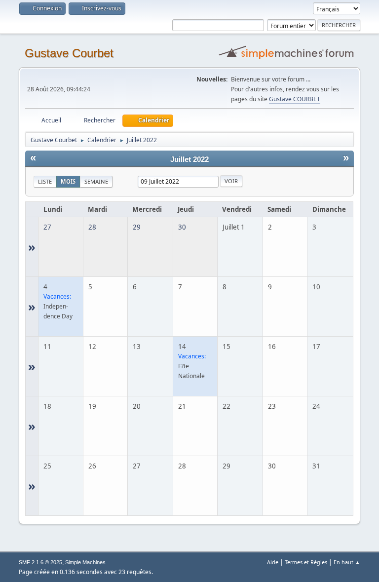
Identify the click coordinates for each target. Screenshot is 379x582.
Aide (272, 562)
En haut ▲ (347, 562)
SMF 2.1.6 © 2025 (40, 562)
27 (47, 227)
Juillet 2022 (189, 159)
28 (92, 227)
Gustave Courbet (69, 53)
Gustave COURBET (294, 99)
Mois (68, 181)
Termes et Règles (306, 562)
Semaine (96, 181)
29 (137, 227)
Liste (45, 181)
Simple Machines (85, 562)
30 (182, 227)
